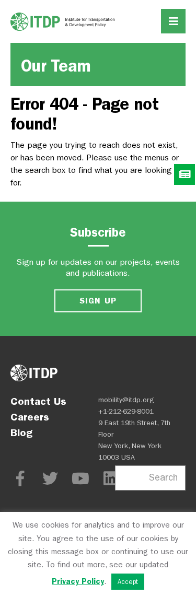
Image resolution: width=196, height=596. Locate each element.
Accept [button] (128, 582)
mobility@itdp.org (126, 399)
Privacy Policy (78, 581)
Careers (29, 417)
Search (163, 477)
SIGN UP (98, 301)
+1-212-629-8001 (126, 411)
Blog (21, 432)
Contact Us (38, 401)
